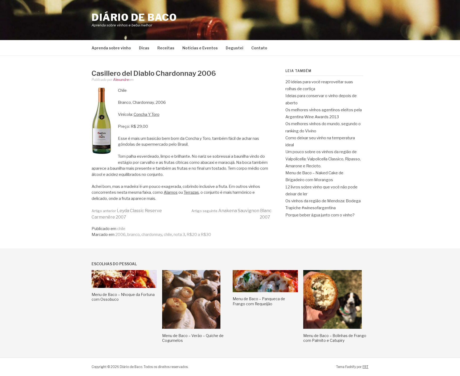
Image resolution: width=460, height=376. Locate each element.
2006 (120, 234)
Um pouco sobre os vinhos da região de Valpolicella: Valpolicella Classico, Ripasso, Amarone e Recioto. (323, 158)
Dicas (144, 48)
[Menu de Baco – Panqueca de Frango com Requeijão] (265, 290)
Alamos (171, 192)
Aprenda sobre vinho (111, 48)
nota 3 (179, 234)
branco (133, 234)
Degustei (234, 48)
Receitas (165, 48)
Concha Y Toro (146, 114)
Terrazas (191, 192)
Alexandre (121, 80)
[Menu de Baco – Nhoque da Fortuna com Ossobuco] (124, 286)
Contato (259, 48)
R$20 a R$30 (199, 234)
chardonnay (151, 234)
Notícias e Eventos (200, 48)
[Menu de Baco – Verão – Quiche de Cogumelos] (191, 327)
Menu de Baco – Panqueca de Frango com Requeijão (259, 301)
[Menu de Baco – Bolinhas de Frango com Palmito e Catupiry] (332, 327)
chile (121, 228)
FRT (365, 367)
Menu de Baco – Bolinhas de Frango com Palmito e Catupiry (334, 338)
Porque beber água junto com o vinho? (320, 215)
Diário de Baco (134, 17)
